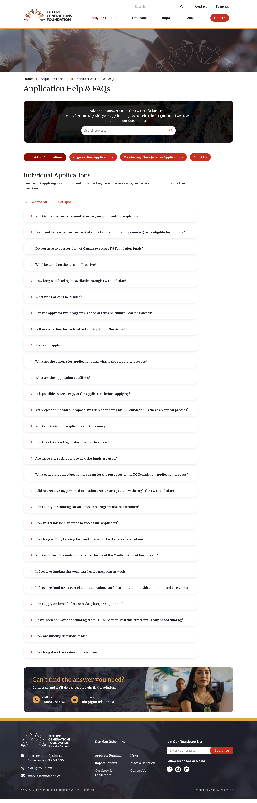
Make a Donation (142, 763)
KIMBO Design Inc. (222, 789)
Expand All (38, 202)
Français (222, 6)
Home (28, 79)
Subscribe (222, 750)
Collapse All (67, 202)
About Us (200, 157)
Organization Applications (93, 157)
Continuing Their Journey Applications (153, 157)
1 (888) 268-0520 (54, 702)
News (134, 755)
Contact (201, 6)
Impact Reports (106, 763)
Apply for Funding (108, 755)
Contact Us (138, 770)
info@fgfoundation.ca (97, 702)
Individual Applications (45, 157)
